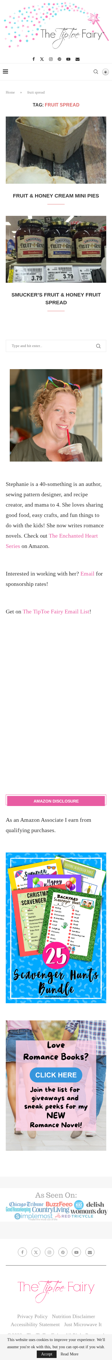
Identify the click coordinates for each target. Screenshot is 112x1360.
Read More (69, 1354)
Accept (46, 1354)
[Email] (78, 59)
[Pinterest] (59, 59)
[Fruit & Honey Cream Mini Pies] (56, 150)
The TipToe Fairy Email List (56, 611)
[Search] (96, 71)
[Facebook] (33, 59)
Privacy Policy (32, 1316)
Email (87, 573)
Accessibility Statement (35, 1324)
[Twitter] (42, 59)
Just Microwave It (83, 1324)
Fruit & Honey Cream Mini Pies (56, 196)
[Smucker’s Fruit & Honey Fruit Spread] (56, 249)
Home (10, 92)
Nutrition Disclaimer (73, 1316)
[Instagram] (51, 59)
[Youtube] (68, 59)
